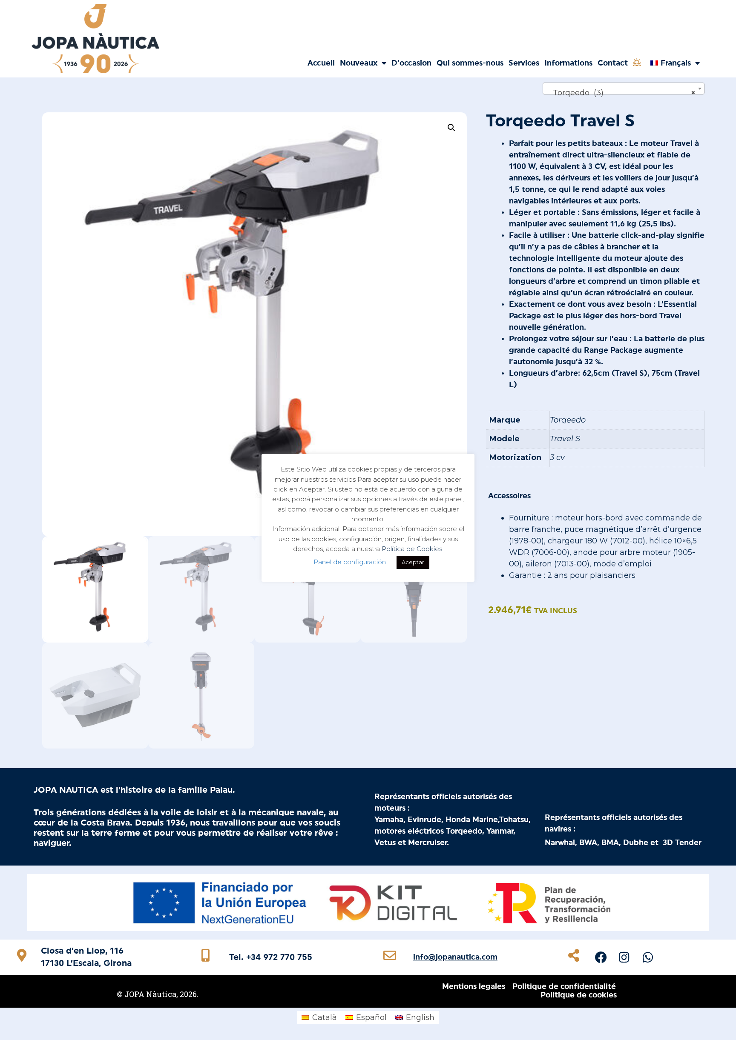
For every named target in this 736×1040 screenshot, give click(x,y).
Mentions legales (473, 986)
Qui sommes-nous (470, 63)
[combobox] (623, 88)
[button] (451, 127)
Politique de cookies (578, 995)
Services (524, 63)
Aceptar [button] (413, 562)
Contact (613, 63)
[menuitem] (675, 63)
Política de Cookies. (412, 549)
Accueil (321, 63)
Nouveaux (358, 63)
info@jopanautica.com (455, 957)
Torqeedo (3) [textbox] (621, 92)
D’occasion (411, 63)
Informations (568, 63)
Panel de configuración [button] (349, 562)
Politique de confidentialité (564, 986)
